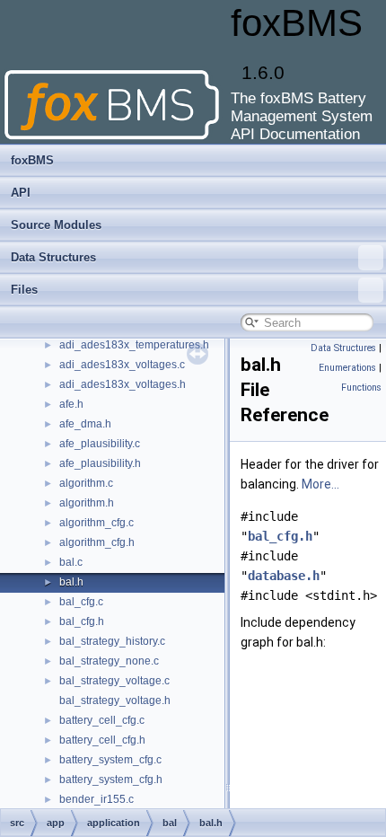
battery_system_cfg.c (110, 759)
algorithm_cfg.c (96, 522)
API (21, 192)
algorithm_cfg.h (97, 542)
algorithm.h (86, 503)
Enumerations (347, 368)
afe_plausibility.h (100, 463)
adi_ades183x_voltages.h (122, 384)
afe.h (71, 404)
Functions (361, 387)
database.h (284, 575)
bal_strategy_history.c (112, 641)
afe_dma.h (85, 424)
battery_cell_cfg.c (102, 720)
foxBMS (32, 160)
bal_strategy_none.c (109, 661)
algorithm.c (86, 483)
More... (320, 484)
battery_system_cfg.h (110, 779)
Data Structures (53, 257)
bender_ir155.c (96, 799)
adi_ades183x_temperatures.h (134, 345)
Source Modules (56, 225)
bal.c (71, 562)
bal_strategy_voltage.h (115, 700)
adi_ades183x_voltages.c (122, 364)
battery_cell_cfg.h (102, 740)
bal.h (71, 582)
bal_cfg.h (81, 621)
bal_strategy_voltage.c (114, 680)
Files (24, 289)
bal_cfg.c (81, 601)
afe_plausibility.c (99, 443)
